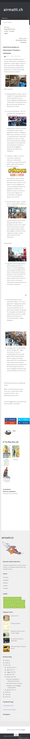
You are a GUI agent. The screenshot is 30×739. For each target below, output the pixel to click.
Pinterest (5, 588)
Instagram (6, 580)
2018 (6, 663)
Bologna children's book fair (14, 94)
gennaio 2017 (10, 690)
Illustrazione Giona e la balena (14, 683)
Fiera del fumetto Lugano (13, 202)
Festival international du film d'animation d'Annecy (14, 301)
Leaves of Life (14, 616)
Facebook (5, 577)
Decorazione (7, 601)
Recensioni (7, 607)
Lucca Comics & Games (13, 111)
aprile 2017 (10, 674)
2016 (6, 692)
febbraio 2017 (10, 677)
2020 (6, 660)
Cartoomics (10, 156)
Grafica (6, 604)
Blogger (23, 730)
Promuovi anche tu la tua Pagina (9, 709)
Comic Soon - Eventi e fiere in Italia (13, 391)
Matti (7, 56)
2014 (6, 697)
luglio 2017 (10, 670)
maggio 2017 (10, 672)
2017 (6, 665)
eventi (12, 56)
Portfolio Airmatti (15, 623)
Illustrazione (17, 56)
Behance (5, 583)
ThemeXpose (26, 738)
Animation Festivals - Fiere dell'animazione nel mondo (11, 394)
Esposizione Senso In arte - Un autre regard (18, 632)
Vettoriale (21, 607)
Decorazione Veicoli (19, 601)
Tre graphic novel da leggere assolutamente (13, 687)
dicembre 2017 (11, 667)
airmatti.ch (13, 9)
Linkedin (5, 586)
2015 (6, 694)
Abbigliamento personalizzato (12, 598)
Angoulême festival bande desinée (16, 264)
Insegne (22, 604)
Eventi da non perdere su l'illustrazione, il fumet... (13, 680)
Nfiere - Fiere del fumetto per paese (13, 389)
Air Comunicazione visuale (8, 705)
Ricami (14, 607)
